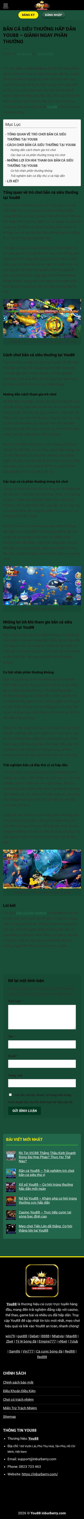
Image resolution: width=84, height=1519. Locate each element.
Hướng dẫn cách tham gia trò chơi (32, 150)
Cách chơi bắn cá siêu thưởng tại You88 (41, 145)
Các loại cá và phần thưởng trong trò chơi (37, 155)
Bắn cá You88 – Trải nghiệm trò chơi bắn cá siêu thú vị (46, 1173)
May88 (71, 1336)
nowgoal (23, 1496)
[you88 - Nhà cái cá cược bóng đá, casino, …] (42, 5)
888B (45, 1336)
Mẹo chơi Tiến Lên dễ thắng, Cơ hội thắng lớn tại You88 (45, 1228)
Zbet (9, 1341)
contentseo (45, 53)
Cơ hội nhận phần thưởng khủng (31, 171)
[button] (5, 5)
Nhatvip (58, 1336)
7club (74, 1341)
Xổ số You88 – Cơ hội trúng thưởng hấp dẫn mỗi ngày (46, 1186)
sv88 (36, 1501)
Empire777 (47, 1341)
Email (13, 1056)
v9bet (62, 1341)
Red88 (70, 1351)
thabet (47, 1501)
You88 (12, 1304)
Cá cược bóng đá (49, 1351)
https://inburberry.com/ (40, 1474)
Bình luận (15, 1001)
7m (35, 1496)
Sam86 (14, 1351)
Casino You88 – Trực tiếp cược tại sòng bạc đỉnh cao (45, 1214)
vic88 (44, 1496)
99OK (56, 1496)
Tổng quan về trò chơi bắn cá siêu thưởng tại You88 (36, 137)
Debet (34, 1336)
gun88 (22, 1336)
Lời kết (13, 181)
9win (66, 1496)
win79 (10, 1336)
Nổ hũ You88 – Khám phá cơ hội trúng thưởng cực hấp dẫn (48, 1200)
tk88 (76, 1496)
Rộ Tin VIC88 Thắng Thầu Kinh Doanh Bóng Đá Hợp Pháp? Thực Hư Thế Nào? (47, 1157)
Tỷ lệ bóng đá (26, 1341)
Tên (11, 1036)
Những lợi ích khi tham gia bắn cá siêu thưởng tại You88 (40, 163)
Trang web (15, 1075)
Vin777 (28, 1351)
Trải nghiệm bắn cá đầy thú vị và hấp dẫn (37, 176)
